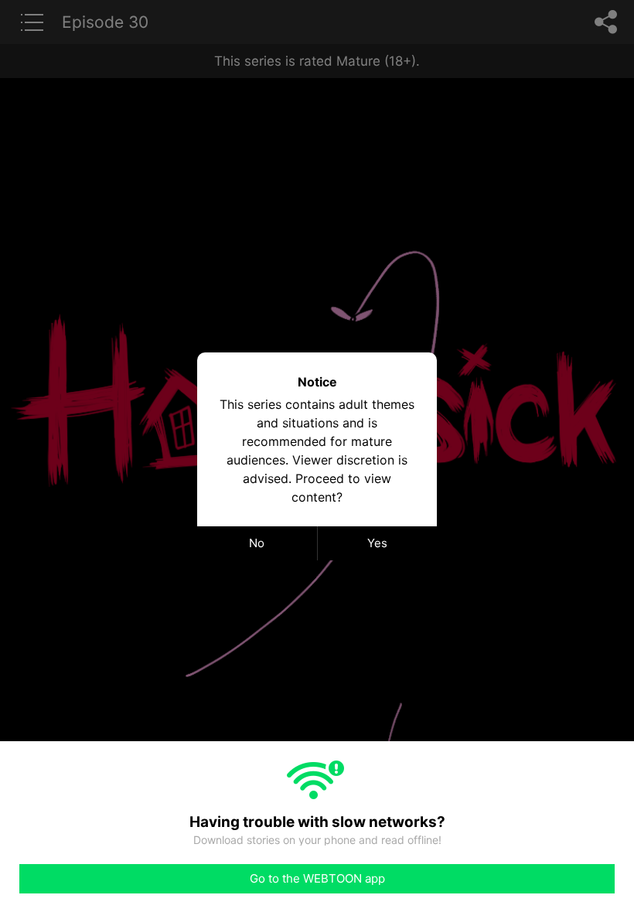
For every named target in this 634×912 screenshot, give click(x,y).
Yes (377, 543)
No (256, 543)
